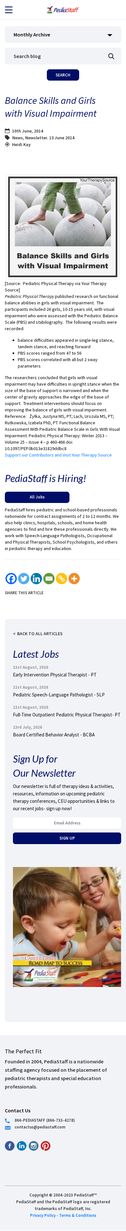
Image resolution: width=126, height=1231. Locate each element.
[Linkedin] (36, 578)
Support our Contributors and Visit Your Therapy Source (58, 455)
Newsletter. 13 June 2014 (49, 138)
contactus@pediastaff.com (40, 1126)
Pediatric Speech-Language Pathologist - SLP (59, 695)
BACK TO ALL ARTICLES (40, 633)
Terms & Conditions (77, 1215)
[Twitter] (23, 578)
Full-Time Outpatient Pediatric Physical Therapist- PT (67, 715)
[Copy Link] (61, 578)
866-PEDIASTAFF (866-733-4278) (45, 1120)
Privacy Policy (43, 1215)
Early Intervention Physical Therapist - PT (55, 675)
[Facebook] (11, 578)
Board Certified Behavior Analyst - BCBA (54, 735)
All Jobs (37, 496)
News (17, 138)
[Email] (49, 578)
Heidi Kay (21, 144)
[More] (74, 578)
